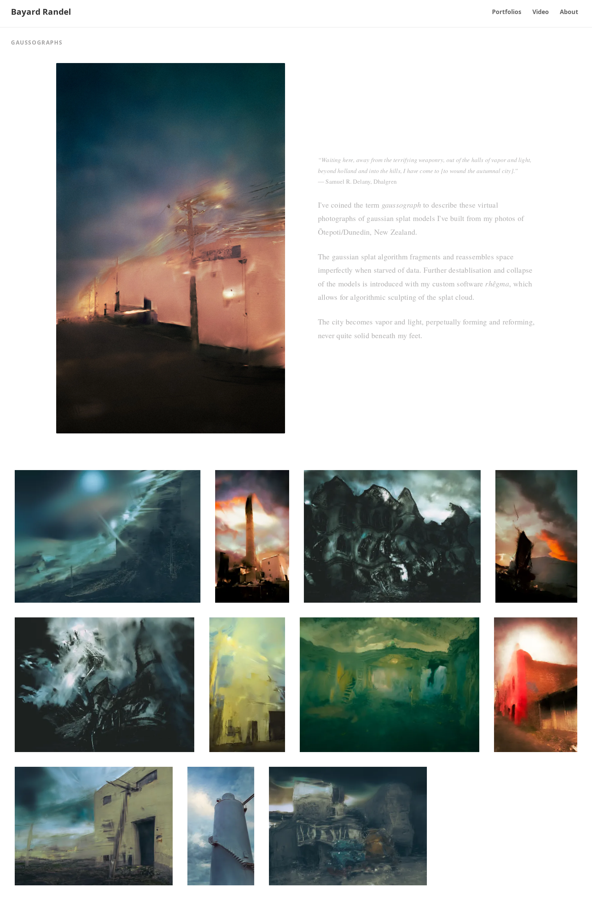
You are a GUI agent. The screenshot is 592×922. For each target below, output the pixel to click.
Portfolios (506, 12)
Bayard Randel (41, 11)
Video (540, 12)
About (569, 12)
